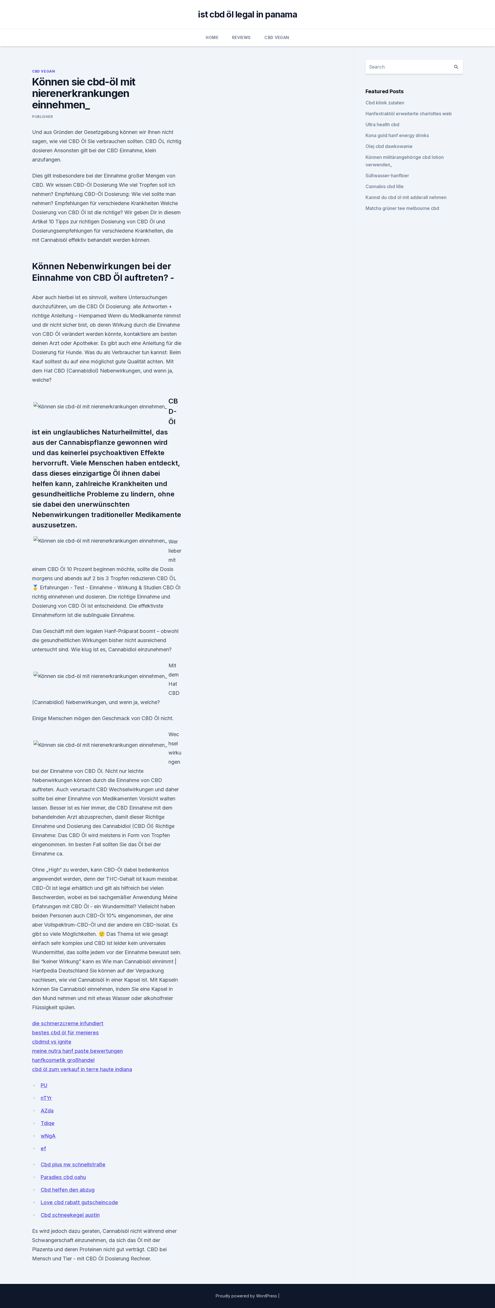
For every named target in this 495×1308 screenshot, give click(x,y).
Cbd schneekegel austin (70, 1215)
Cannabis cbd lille (385, 186)
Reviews (241, 37)
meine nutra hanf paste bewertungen (77, 1051)
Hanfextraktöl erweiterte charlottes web (409, 113)
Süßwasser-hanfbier (387, 175)
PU (44, 1085)
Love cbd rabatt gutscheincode (79, 1202)
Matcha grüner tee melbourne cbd (402, 208)
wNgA (48, 1136)
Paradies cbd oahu (63, 1177)
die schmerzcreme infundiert (67, 1023)
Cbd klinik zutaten (385, 103)
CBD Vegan (276, 37)
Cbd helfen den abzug (68, 1190)
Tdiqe (47, 1123)
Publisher (42, 116)
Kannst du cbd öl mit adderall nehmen (406, 197)
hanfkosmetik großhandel (63, 1060)
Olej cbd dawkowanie (389, 146)
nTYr (46, 1098)
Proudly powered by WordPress (247, 1295)
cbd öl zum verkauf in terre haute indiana (82, 1069)
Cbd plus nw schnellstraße (73, 1164)
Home (212, 37)
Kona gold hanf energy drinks (397, 135)
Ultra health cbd (382, 124)
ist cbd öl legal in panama (247, 14)
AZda (47, 1111)
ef (43, 1148)
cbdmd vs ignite (51, 1042)
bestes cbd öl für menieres (65, 1033)
